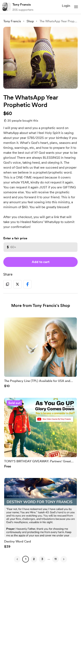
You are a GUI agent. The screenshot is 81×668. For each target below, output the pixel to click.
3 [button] (42, 559)
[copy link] (7, 284)
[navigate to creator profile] (6, 7)
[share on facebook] (27, 284)
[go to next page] (63, 559)
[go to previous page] (17, 559)
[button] (76, 6)
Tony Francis (21, 4)
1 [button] (25, 559)
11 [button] (55, 559)
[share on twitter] (17, 284)
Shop (30, 21)
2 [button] (34, 559)
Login (66, 6)
